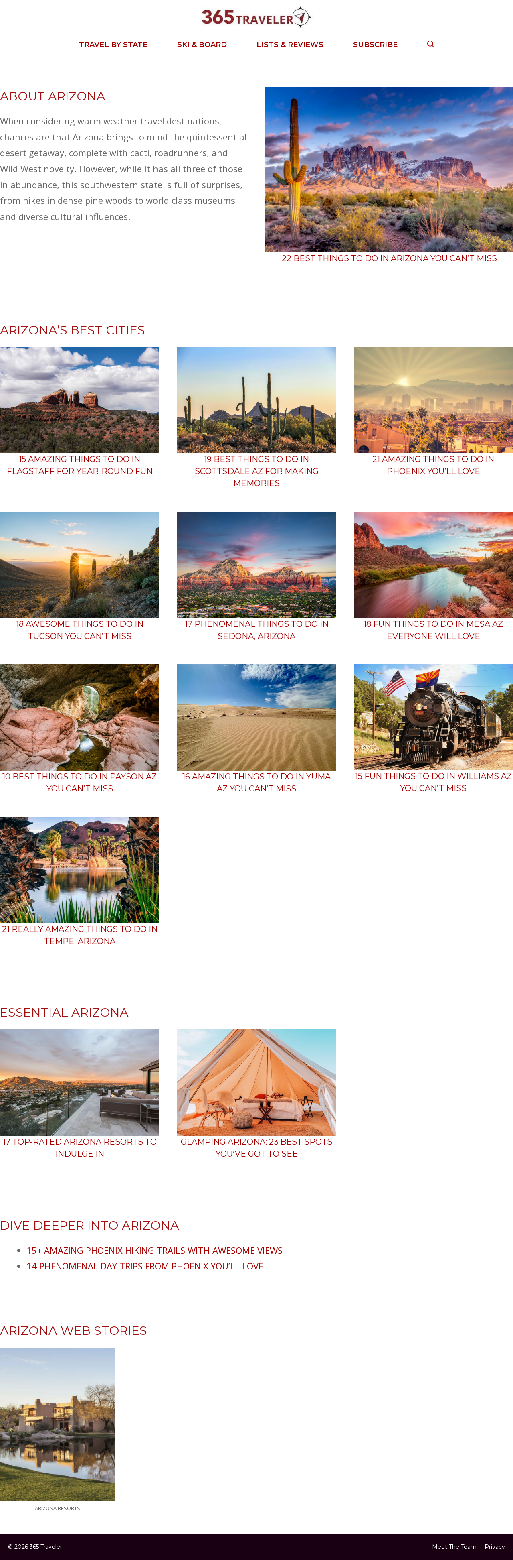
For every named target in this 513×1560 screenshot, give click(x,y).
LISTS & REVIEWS (289, 44)
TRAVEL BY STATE (113, 44)
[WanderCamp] (256, 1128)
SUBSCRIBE (375, 44)
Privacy (495, 1546)
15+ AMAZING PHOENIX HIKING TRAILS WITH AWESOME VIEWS (154, 1250)
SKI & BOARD (202, 44)
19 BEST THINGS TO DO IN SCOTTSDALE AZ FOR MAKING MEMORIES (257, 471)
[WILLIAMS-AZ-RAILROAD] (433, 762)
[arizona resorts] (57, 1493)
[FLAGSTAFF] (79, 445)
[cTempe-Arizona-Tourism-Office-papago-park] (79, 915)
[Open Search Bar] (430, 45)
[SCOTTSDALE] (256, 445)
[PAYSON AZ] (79, 762)
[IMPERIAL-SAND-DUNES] (256, 762)
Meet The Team (454, 1546)
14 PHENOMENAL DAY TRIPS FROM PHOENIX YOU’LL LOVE (144, 1266)
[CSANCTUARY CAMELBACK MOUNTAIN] (79, 1128)
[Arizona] (389, 244)
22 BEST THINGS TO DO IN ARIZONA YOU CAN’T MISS (389, 258)
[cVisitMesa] (433, 610)
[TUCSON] (79, 610)
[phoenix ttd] (433, 445)
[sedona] (256, 610)
